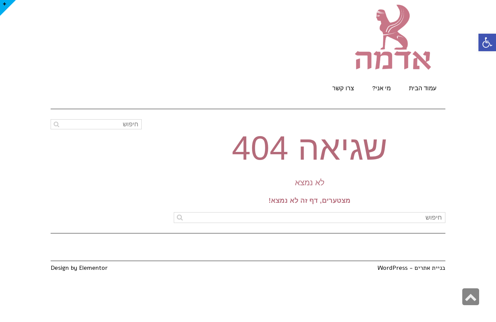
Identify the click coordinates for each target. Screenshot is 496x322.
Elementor (93, 268)
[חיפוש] (180, 217)
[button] (487, 42)
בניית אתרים (430, 268)
